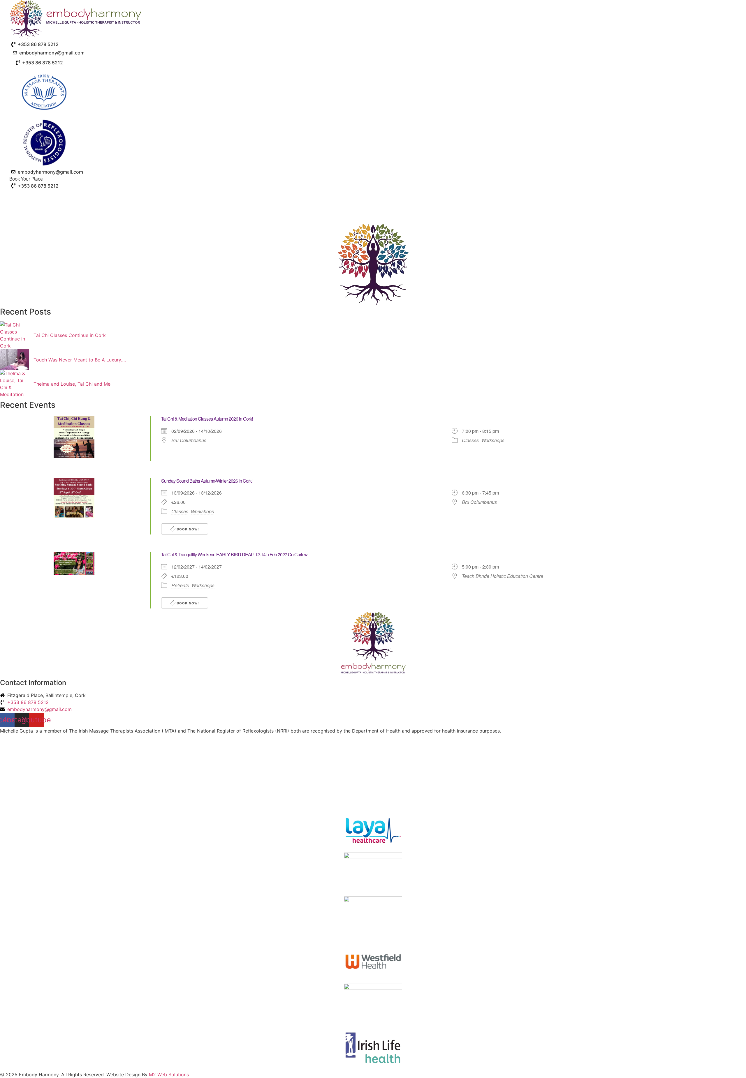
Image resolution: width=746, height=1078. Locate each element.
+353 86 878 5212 (38, 44)
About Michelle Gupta (259, 197)
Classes (470, 440)
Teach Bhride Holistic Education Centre (502, 576)
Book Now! (187, 529)
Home (217, 197)
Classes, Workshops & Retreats (457, 197)
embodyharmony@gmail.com (52, 53)
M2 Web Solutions (169, 1074)
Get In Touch (520, 197)
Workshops (492, 440)
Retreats (180, 585)
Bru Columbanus (188, 440)
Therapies (312, 197)
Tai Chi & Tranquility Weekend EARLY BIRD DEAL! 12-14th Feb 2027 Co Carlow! (234, 554)
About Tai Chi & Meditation (371, 197)
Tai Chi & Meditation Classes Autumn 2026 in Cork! (207, 418)
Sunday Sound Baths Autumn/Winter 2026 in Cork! (206, 480)
